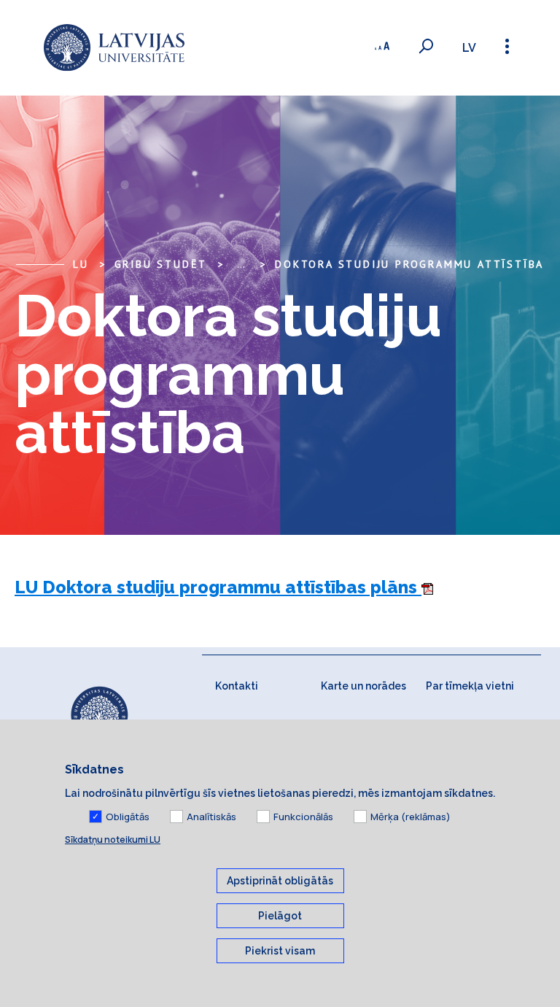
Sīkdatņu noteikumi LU (112, 839)
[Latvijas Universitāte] (114, 48)
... (241, 264)
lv (469, 48)
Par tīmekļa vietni (470, 686)
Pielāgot (280, 916)
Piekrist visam (280, 951)
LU (81, 264)
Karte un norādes (363, 686)
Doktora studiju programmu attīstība (409, 264)
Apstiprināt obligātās (280, 881)
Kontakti (236, 686)
